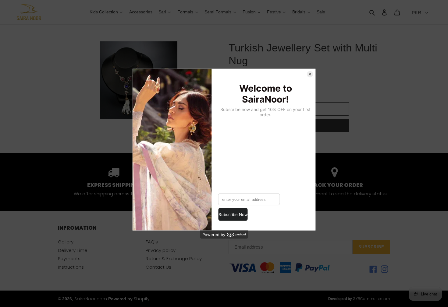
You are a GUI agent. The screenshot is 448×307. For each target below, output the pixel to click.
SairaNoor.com (90, 299)
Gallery (65, 242)
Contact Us (158, 267)
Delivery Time (72, 250)
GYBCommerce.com (371, 298)
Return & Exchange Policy (174, 258)
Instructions (71, 267)
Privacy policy (161, 250)
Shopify (142, 299)
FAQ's (152, 242)
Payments (69, 258)
